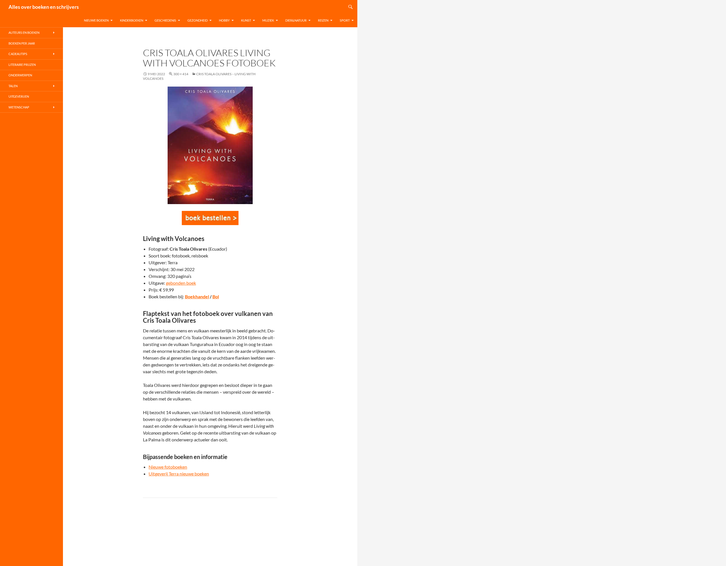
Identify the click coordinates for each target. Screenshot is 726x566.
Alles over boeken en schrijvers (44, 7)
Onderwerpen (20, 75)
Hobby (224, 20)
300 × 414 (180, 74)
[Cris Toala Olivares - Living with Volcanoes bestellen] (210, 218)
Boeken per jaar (22, 43)
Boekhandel (197, 296)
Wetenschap (19, 107)
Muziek (268, 20)
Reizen (323, 20)
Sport (345, 20)
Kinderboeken (131, 20)
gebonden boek (181, 283)
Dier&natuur (296, 20)
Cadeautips (18, 54)
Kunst (246, 20)
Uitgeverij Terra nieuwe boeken (179, 473)
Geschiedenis (165, 20)
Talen (13, 86)
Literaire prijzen (22, 64)
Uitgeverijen (19, 96)
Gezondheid (197, 20)
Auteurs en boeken (24, 32)
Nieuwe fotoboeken (168, 466)
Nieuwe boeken (96, 20)
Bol (215, 296)
